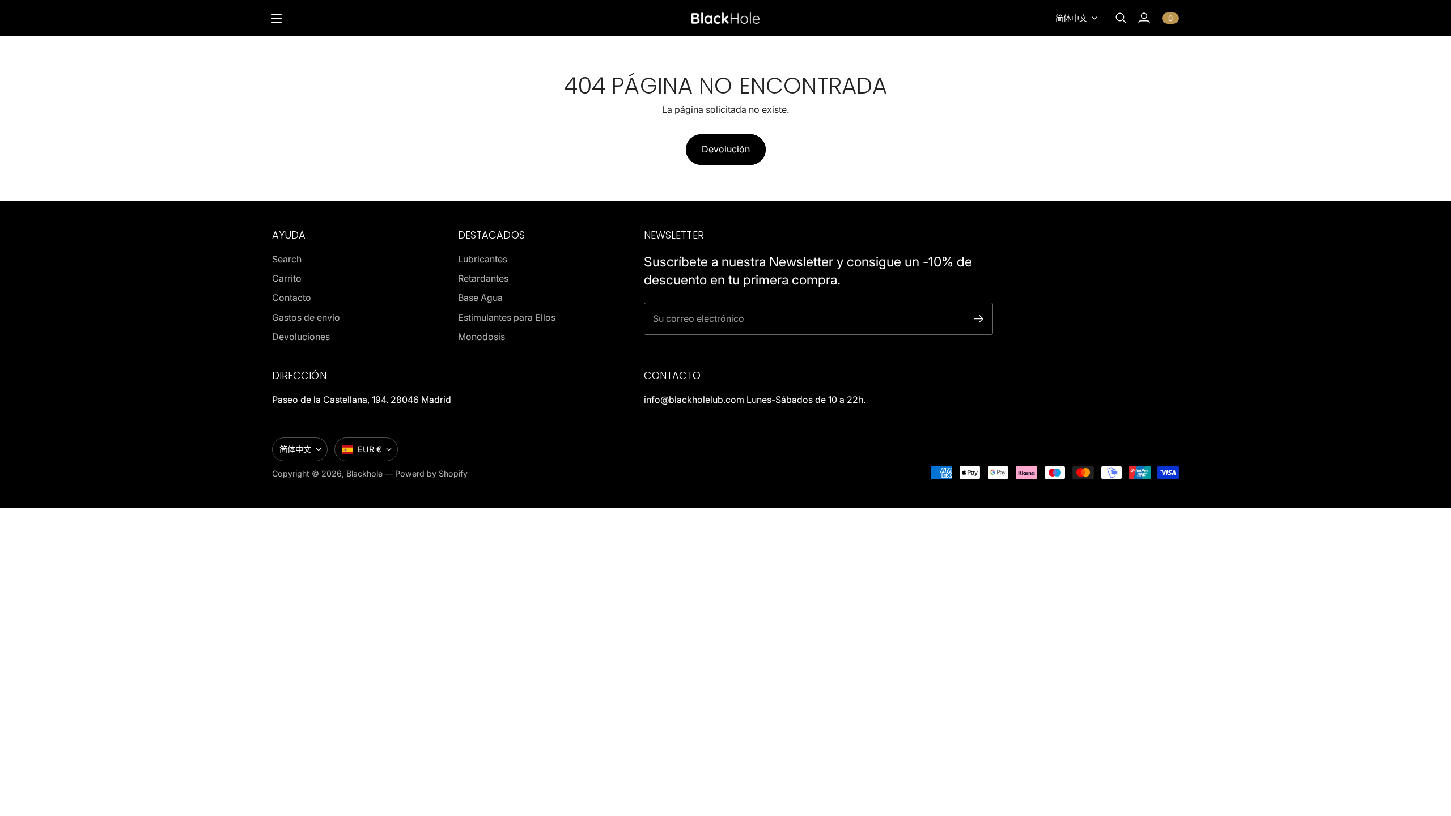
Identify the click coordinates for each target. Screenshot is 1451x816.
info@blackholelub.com (695, 399)
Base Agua (480, 297)
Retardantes (483, 278)
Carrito (287, 278)
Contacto (291, 297)
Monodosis (481, 336)
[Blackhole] (725, 17)
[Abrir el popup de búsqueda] (1121, 18)
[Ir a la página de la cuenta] (1143, 18)
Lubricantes (482, 259)
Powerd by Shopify (431, 473)
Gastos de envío (306, 317)
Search (287, 259)
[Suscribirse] (978, 318)
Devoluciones (301, 336)
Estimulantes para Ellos (506, 317)
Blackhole (364, 473)
